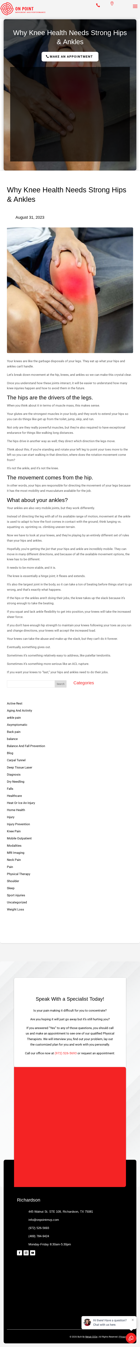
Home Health (16, 810)
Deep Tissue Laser (19, 767)
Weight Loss (15, 909)
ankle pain (14, 717)
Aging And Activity (19, 710)
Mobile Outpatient (19, 838)
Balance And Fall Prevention (26, 746)
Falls (10, 788)
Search (61, 683)
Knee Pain (14, 831)
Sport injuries (16, 895)
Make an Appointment (71, 56)
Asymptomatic (17, 724)
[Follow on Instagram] (26, 1252)
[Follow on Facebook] (19, 1252)
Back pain (13, 732)
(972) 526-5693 (66, 1053)
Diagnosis (14, 774)
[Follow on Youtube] (32, 1252)
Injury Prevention (18, 824)
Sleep (11, 888)
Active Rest (14, 703)
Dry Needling (15, 781)
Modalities (14, 845)
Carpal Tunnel (16, 760)
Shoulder (13, 881)
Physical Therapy (18, 874)
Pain (10, 867)
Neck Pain (14, 860)
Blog (10, 753)
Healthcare (14, 796)
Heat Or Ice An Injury (21, 803)
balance (12, 739)
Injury (10, 817)
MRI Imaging (15, 852)
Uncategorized (17, 902)
